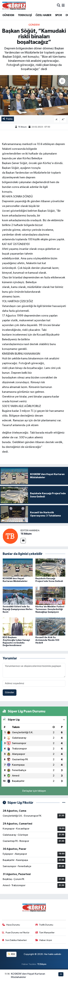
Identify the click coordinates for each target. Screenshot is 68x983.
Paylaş (9, 119)
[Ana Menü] (63, 5)
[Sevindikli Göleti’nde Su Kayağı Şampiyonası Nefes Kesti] (18, 595)
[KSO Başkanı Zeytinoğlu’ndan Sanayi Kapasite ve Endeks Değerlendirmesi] (18, 626)
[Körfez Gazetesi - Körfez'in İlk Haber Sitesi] (14, 6)
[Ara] (58, 5)
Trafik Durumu (46, 925)
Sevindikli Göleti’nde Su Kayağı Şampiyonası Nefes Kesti (17, 609)
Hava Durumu (13, 925)
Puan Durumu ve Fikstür (17, 932)
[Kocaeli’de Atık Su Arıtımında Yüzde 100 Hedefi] (50, 626)
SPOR (58, 15)
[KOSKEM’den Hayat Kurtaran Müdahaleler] (18, 567)
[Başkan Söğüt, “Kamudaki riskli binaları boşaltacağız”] (34, 95)
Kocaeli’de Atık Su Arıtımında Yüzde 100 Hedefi (47, 640)
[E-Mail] (23, 540)
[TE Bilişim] (10, 536)
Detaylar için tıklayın (34, 791)
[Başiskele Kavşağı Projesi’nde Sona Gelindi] (50, 567)
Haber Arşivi (45, 940)
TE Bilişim (22, 127)
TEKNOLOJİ (25, 15)
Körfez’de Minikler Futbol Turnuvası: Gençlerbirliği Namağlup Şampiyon (49, 609)
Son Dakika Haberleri (16, 940)
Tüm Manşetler (47, 932)
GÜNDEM (8, 15)
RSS (13, 954)
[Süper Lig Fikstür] (63, 802)
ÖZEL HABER (43, 15)
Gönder (9, 692)
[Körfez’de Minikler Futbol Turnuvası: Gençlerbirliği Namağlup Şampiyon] (50, 595)
